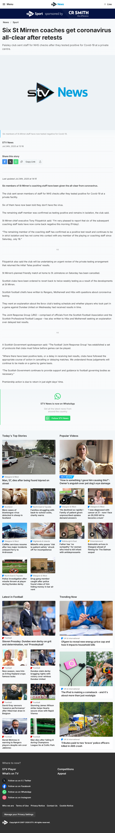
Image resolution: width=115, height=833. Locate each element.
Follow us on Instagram (19, 797)
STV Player (9, 769)
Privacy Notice (38, 805)
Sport (16, 22)
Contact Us (52, 805)
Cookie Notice (66, 805)
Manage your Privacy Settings (18, 814)
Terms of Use (22, 805)
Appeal (62, 773)
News (6, 22)
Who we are (8, 805)
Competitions (66, 769)
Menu (10, 4)
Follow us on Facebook (19, 786)
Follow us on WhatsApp (19, 792)
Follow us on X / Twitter (19, 780)
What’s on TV (10, 773)
